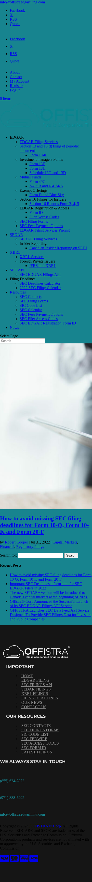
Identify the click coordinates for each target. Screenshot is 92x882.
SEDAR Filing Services (38, 239)
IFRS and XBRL (42, 266)
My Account (19, 81)
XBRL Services (32, 257)
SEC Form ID (33, 748)
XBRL (15, 252)
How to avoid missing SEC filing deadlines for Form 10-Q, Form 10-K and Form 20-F (44, 525)
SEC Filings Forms (40, 730)
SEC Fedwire (34, 739)
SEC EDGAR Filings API (40, 274)
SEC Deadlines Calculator (40, 283)
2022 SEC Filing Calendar (40, 288)
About (15, 72)
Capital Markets (65, 542)
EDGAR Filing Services (39, 142)
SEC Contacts (30, 296)
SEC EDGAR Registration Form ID (48, 323)
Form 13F (37, 164)
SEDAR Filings (36, 689)
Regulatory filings (30, 546)
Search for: (8, 555)
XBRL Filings (34, 693)
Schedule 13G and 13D (47, 173)
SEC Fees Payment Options (41, 226)
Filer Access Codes (44, 217)
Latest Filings (36, 752)
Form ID (36, 212)
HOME (27, 676)
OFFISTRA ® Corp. (45, 826)
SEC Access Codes (40, 743)
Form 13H (37, 168)
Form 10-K (38, 155)
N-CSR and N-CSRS (46, 186)
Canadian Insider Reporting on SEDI (58, 248)
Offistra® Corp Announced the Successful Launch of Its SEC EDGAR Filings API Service (49, 603)
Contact (16, 77)
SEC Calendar (31, 310)
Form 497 (37, 181)
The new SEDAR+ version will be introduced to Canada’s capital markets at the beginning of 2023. (49, 594)
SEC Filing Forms (34, 221)
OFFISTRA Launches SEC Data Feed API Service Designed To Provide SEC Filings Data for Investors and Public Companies (50, 614)
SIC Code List (31, 305)
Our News (31, 702)
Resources (18, 292)
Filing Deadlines (39, 698)
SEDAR (16, 235)
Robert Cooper (16, 542)
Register (16, 86)
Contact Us (33, 707)
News (14, 327)
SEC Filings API (36, 685)
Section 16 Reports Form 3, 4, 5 (54, 204)
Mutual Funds (30, 177)
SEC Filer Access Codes (39, 319)
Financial (7, 546)
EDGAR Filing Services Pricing (45, 230)
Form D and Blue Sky (46, 195)
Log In (15, 90)
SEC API (17, 270)
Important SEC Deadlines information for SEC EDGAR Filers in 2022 (46, 586)
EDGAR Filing (35, 680)
